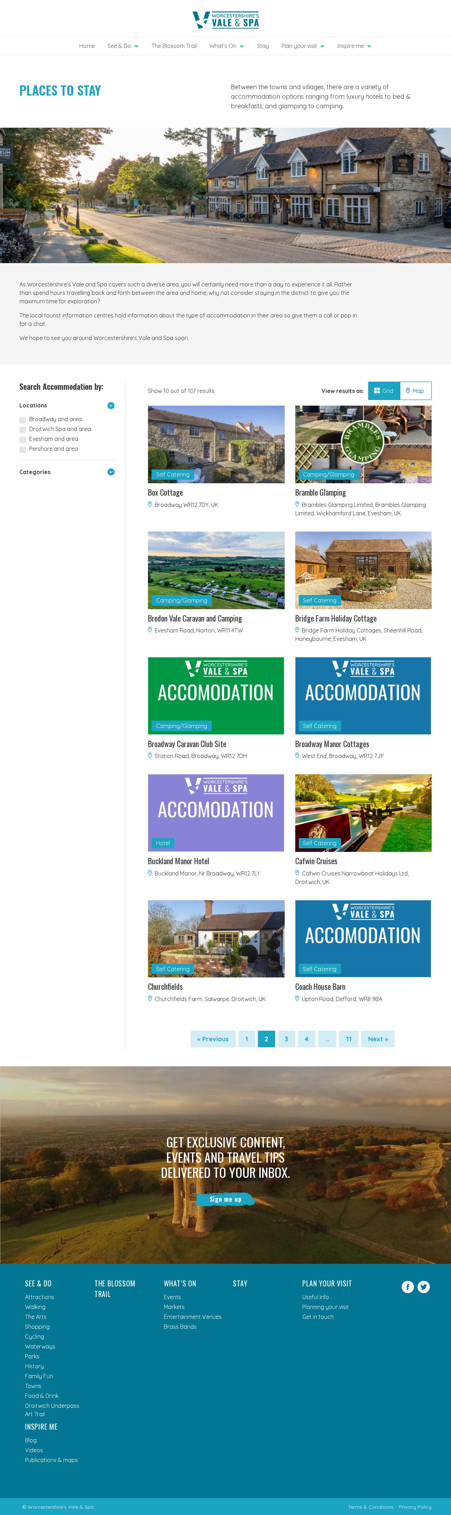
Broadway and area (55, 419)
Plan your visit (327, 1283)
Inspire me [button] (351, 45)
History (34, 1366)
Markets (174, 1306)
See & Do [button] (119, 45)
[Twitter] (424, 1291)
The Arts (36, 1316)
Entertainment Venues (193, 1316)
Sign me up (226, 1199)
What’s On (180, 1283)
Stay (263, 45)
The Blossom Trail (174, 45)
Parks (32, 1356)
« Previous (213, 1039)
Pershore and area (53, 448)
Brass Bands (180, 1326)
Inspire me (41, 1426)
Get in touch (318, 1316)
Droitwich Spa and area (60, 428)
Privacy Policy (415, 1507)
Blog (31, 1440)
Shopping (37, 1326)
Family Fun (39, 1376)
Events (172, 1297)
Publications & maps (51, 1460)
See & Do (38, 1283)
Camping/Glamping (328, 474)
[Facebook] (408, 1291)
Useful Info (315, 1297)
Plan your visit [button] (299, 45)
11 (352, 1041)
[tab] (384, 391)
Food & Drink (41, 1395)
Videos (34, 1450)
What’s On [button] (222, 45)
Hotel (163, 843)
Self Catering (173, 474)
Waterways (40, 1346)
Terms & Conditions (371, 1507)
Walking (35, 1306)
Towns (33, 1385)
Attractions (39, 1297)
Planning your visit (325, 1306)
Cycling (34, 1336)
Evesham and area (53, 438)
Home (87, 45)
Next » (378, 1039)
